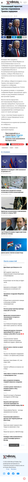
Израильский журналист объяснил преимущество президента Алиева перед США (13, 403)
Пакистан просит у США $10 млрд (13, 431)
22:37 (5, 429)
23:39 (5, 399)
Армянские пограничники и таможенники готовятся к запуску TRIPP (12, 317)
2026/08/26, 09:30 (6, 173)
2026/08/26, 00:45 (6, 255)
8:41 (5, 313)
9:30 (5, 285)
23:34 (5, 408)
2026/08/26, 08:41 (6, 215)
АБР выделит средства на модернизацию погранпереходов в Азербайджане (14, 273)
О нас (7, 469)
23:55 (5, 393)
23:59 (5, 384)
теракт (11, 147)
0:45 (5, 345)
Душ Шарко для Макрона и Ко (13, 267)
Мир (3, 166)
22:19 (5, 434)
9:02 (5, 298)
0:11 (5, 371)
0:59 (5, 336)
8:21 (5, 328)
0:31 (5, 358)
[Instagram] (4, 473)
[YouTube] (18, 473)
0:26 (5, 364)
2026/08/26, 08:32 (6, 236)
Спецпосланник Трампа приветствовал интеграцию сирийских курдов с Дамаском (13, 340)
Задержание (5, 147)
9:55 (5, 265)
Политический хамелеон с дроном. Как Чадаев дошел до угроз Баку (13, 418)
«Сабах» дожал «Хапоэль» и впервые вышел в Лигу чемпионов (12, 388)
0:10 (5, 378)
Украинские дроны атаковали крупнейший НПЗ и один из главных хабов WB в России (13, 332)
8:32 (5, 321)
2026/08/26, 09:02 (6, 194)
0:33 (5, 351)
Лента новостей (10, 261)
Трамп (16, 147)
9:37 (5, 278)
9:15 (5, 291)
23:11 (5, 414)
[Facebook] (13, 473)
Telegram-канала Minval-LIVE (14, 136)
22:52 (5, 423)
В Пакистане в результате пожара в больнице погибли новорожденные (14, 302)
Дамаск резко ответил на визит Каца (12, 253)
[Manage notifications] (24, 478)
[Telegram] (8, 473)
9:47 (5, 270)
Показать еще (14, 445)
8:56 (5, 306)
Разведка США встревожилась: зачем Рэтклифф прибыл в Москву (13, 438)
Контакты (13, 469)
